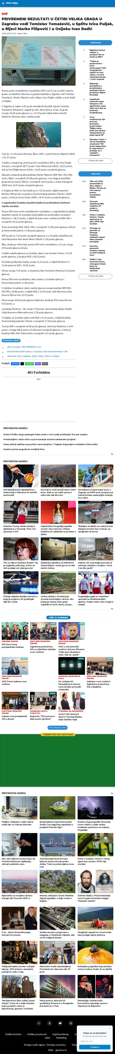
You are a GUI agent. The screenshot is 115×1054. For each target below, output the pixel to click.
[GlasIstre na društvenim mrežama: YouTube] (63, 1023)
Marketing (61, 1038)
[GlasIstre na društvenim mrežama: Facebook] (41, 1023)
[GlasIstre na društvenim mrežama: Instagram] (74, 1023)
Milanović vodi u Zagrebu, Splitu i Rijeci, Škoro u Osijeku (33, 356)
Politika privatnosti (36, 1034)
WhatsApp (29, 364)
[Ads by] (23, 149)
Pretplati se (94, 1047)
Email (45, 364)
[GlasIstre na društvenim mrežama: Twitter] (52, 1023)
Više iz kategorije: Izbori (57, 728)
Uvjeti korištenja (60, 1034)
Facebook (15, 364)
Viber (38, 364)
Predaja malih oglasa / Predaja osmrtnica (45, 1045)
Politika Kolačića (13, 1034)
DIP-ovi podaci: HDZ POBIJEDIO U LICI (24, 347)
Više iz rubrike (58, 617)
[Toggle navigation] (3, 3)
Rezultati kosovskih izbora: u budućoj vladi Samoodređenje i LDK (37, 352)
